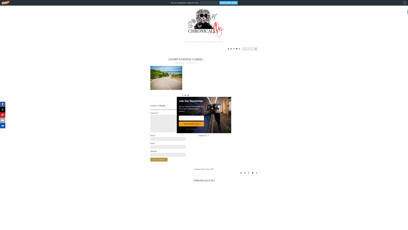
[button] (192, 101)
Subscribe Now (191, 124)
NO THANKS (191, 129)
